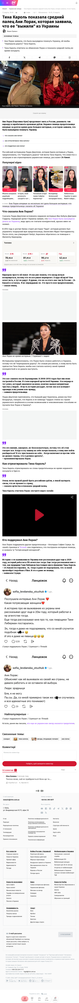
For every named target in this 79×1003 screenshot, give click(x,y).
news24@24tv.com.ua (11, 800)
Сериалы (33, 896)
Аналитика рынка (12, 911)
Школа (56, 890)
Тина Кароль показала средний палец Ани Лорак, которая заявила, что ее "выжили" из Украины (50, 9)
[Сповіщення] (76, 3)
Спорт (32, 908)
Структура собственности (61, 825)
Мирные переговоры (37, 860)
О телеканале (7, 829)
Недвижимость (12, 908)
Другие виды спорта (37, 922)
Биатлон (33, 919)
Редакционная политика (11, 825)
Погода (8, 868)
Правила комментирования (36, 836)
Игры (54, 836)
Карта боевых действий (38, 857)
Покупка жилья (11, 913)
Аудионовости (11, 865)
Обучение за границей (62, 898)
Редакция (6, 822)
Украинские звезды (15, 9)
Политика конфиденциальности (38, 818)
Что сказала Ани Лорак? (13, 136)
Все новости (11, 851)
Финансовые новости (13, 890)
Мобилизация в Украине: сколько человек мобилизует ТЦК (64, 873)
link (42, 808)
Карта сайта (56, 832)
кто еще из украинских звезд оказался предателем (50, 723)
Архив (55, 829)
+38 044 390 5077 (47, 800)
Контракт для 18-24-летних (63, 865)
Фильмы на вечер (36, 890)
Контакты (56, 818)
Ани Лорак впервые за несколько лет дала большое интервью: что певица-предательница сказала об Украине (36, 204)
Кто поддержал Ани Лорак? (15, 146)
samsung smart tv (46, 980)
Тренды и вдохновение (14, 916)
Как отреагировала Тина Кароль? (17, 141)
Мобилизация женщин (62, 862)
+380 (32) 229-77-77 (18, 969)
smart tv (34, 980)
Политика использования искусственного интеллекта (37, 822)
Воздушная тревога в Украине (40, 862)
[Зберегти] (70, 57)
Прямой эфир (11, 860)
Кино (32, 882)
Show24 (4, 9)
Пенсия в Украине (12, 901)
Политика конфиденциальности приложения (38, 827)
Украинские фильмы (37, 887)
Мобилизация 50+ (60, 859)
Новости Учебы (60, 882)
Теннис (32, 916)
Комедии (33, 893)
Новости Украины (12, 857)
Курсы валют (10, 887)
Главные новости (12, 854)
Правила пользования (10, 839)
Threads (23, 547)
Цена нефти (10, 885)
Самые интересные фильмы (39, 885)
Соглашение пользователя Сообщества (36, 832)
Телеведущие (7, 832)
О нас (4, 818)
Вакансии (56, 822)
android (11, 980)
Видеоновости (11, 862)
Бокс (31, 911)
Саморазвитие (59, 895)
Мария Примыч (12, 31)
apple (23, 980)
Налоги (8, 898)
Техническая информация (36, 840)
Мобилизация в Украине (64, 851)
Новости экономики (14, 882)
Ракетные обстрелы (37, 854)
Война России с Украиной (40, 851)
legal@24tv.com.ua (29, 971)
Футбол (32, 913)
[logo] (13, 3)
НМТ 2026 (57, 893)
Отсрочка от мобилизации (63, 868)
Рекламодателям (8, 836)
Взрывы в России (36, 870)
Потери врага (35, 873)
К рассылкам (65, 934)
